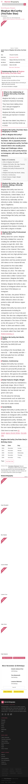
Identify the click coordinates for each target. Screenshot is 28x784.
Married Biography (5, 8)
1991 (17, 57)
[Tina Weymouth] (6, 677)
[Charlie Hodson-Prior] (6, 671)
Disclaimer (14, 782)
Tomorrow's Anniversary (19, 657)
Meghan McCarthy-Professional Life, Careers (13, 169)
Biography (12, 8)
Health (2, 746)
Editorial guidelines (5, 758)
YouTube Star (9, 461)
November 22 (13, 57)
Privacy (2, 782)
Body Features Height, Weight (12, 177)
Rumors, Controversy (9, 175)
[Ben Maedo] (14, 521)
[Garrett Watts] (14, 551)
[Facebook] (2, 714)
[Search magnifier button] (25, 4)
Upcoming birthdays (5, 743)
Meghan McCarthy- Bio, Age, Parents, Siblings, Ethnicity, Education (14, 165)
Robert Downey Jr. (7, 334)
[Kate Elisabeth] (14, 491)
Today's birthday (4, 741)
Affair (2, 731)
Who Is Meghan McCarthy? (11, 162)
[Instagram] (8, 714)
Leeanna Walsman (16, 681)
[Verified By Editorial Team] (20, 13)
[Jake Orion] (14, 610)
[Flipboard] (11, 714)
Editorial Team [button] (6, 19)
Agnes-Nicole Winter (13, 433)
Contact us (3, 762)
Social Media (7, 179)
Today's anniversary (5, 737)
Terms (6, 782)
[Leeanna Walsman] (6, 683)
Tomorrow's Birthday (18, 691)
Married (11, 2)
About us (3, 754)
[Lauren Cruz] (14, 580)
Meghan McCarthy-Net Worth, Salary (14, 172)
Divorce (2, 727)
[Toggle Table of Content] (24, 159)
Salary (2, 744)
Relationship (3, 729)
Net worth (3, 722)
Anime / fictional (4, 748)
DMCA (9, 782)
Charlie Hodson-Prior (17, 669)
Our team (3, 756)
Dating (2, 725)
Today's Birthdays (8, 691)
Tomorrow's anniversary (6, 739)
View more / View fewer (14, 67)
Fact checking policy (5, 760)
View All (14, 687)
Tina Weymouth (15, 675)
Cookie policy (4, 764)
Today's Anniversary (7, 657)
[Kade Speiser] (14, 640)
